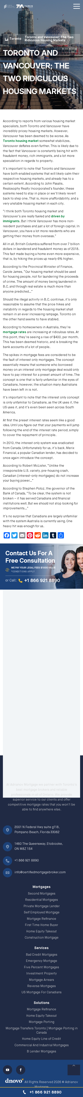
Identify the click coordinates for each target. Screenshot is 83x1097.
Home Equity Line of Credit (41, 1039)
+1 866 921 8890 (26, 860)
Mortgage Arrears (41, 980)
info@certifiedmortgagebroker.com (40, 872)
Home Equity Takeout (41, 931)
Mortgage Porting (41, 1022)
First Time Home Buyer (41, 925)
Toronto (15, 39)
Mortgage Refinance (41, 919)
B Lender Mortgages (41, 1051)
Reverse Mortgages (41, 986)
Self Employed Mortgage (41, 912)
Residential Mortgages (41, 900)
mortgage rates (14, 332)
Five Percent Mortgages (41, 967)
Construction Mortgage (41, 937)
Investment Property (41, 973)
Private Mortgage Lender (42, 906)
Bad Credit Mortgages (41, 954)
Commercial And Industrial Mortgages (41, 1045)
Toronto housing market (21, 141)
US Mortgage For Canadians (42, 992)
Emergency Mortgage (41, 961)
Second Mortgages (41, 893)
